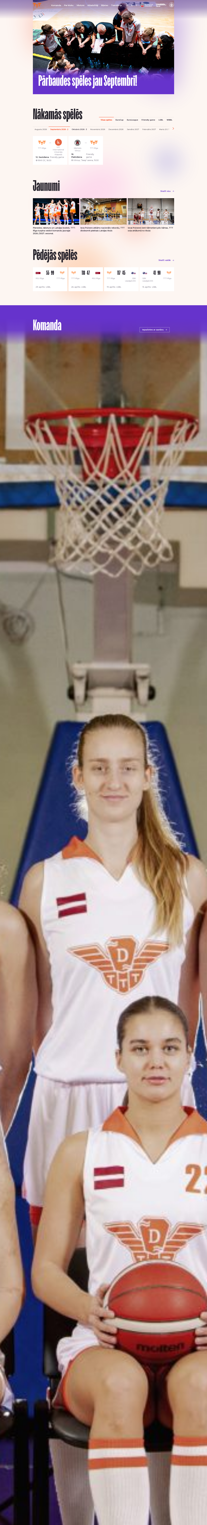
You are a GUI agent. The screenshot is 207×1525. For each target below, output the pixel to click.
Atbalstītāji (92, 5)
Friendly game (148, 120)
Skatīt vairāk (164, 260)
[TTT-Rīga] (37, 5)
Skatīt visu (165, 191)
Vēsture (80, 5)
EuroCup (119, 120)
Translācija (116, 5)
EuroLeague (132, 120)
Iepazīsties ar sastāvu (153, 330)
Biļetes (104, 5)
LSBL (161, 120)
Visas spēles (106, 120)
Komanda (56, 5)
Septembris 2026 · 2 (59, 129)
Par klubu (69, 5)
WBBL (169, 120)
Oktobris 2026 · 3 (79, 129)
